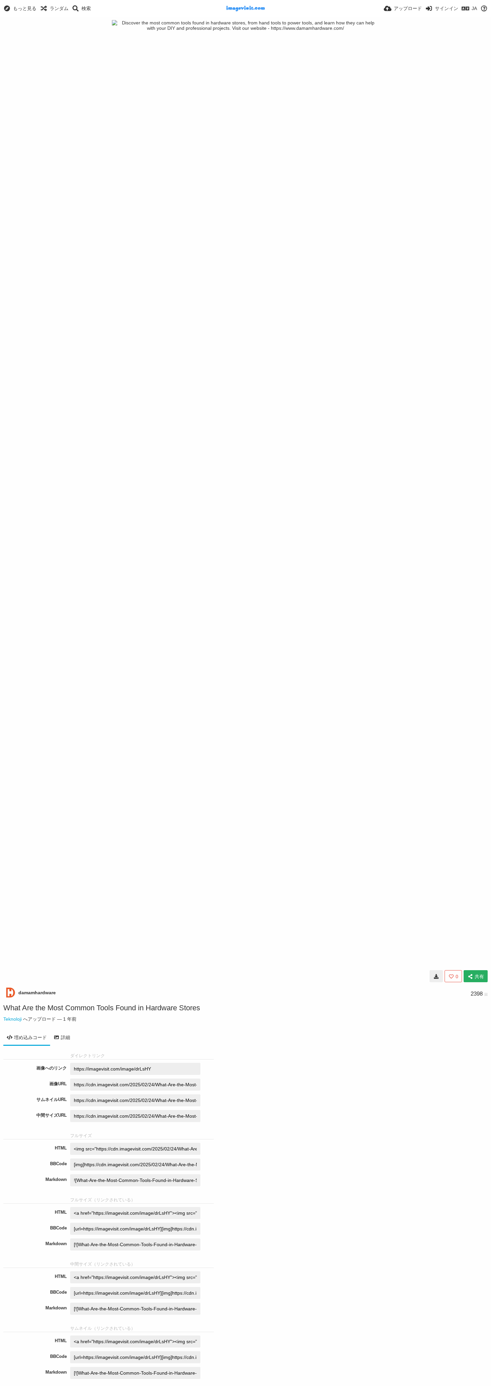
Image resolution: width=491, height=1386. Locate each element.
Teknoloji (12, 1019)
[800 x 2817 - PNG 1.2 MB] (436, 976)
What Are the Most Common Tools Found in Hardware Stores (101, 1008)
